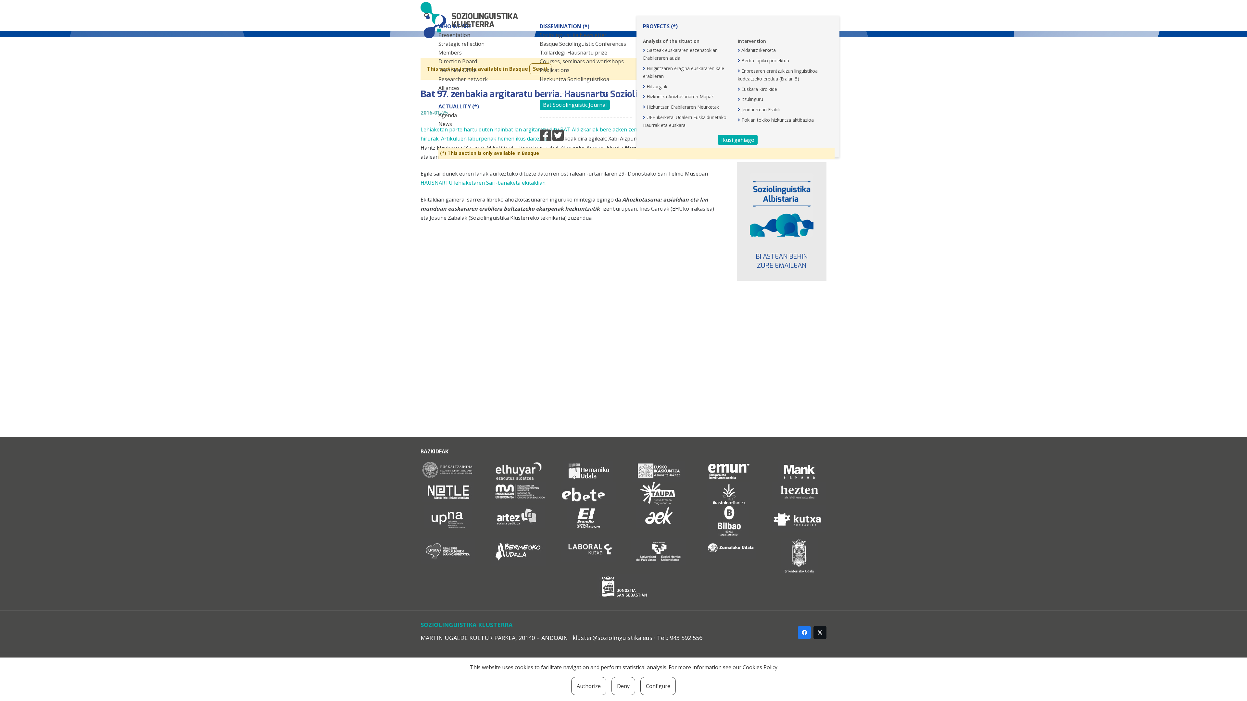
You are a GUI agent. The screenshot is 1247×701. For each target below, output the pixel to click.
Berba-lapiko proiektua (765, 60)
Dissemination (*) (564, 26)
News (445, 124)
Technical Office (457, 70)
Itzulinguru (752, 99)
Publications (555, 70)
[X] (819, 632)
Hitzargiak (657, 86)
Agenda (447, 115)
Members (450, 52)
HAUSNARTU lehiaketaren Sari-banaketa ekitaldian (483, 182)
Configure (658, 686)
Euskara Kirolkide (759, 89)
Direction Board (457, 61)
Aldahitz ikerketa (758, 50)
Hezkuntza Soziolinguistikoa (574, 79)
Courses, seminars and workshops (582, 61)
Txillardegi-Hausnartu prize (573, 52)
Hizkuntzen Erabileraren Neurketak (683, 107)
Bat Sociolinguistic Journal (575, 104)
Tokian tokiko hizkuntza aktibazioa (777, 120)
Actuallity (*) (458, 106)
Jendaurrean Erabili (760, 109)
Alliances (449, 88)
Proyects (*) (660, 26)
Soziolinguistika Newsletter (573, 35)
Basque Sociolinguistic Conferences (583, 43)
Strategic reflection (461, 43)
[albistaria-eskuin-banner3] (782, 205)
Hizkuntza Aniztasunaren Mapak (680, 96)
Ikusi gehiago (737, 139)
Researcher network (463, 79)
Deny (623, 686)
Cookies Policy (760, 667)
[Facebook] (804, 632)
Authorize (589, 686)
